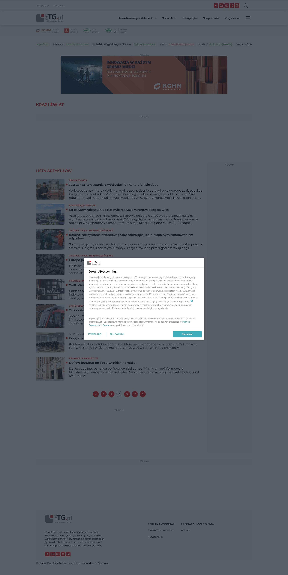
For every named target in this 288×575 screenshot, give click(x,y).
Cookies (107, 325)
